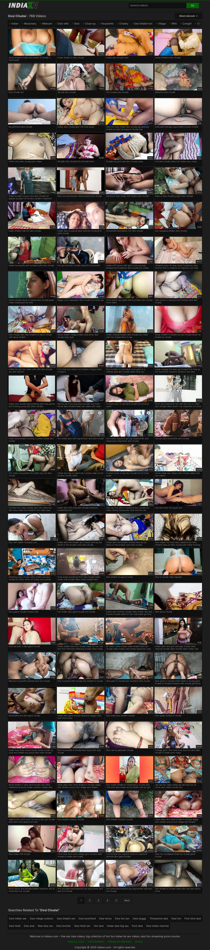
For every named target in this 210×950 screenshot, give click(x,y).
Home (139, 941)
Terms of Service (119, 941)
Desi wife (63, 23)
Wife (174, 23)
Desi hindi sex (82, 925)
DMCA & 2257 (75, 941)
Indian (14, 23)
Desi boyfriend (87, 918)
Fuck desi (137, 925)
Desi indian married (157, 925)
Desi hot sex (122, 918)
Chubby (123, 23)
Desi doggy (139, 918)
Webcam (47, 23)
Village (162, 23)
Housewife (107, 23)
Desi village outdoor (41, 918)
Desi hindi (14, 925)
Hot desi (99, 925)
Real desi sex (45, 925)
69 (198, 23)
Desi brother (63, 925)
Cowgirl (187, 23)
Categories (96, 941)
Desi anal (29, 925)
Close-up (90, 23)
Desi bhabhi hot (143, 23)
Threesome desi (159, 918)
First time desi (192, 918)
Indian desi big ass (118, 925)
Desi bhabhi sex (66, 918)
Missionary (30, 23)
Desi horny (105, 918)
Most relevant (187, 15)
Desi (76, 23)
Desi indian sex (18, 918)
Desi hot (176, 918)
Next (126, 900)
